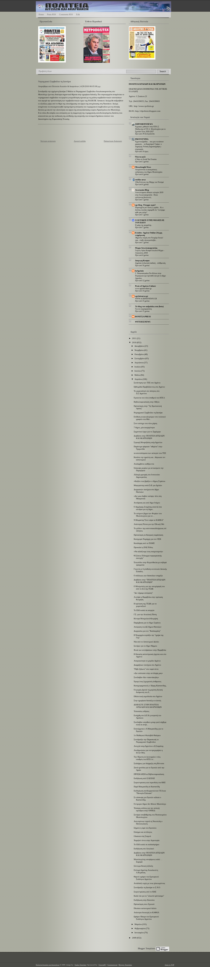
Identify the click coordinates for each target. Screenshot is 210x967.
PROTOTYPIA (141, 139)
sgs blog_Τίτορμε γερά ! (145, 205)
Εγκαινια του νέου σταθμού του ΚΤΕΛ (149, 398)
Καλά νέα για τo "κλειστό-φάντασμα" (149, 896)
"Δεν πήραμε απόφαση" (143, 593)
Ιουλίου (138, 367)
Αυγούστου (139, 362)
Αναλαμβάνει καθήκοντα (144, 464)
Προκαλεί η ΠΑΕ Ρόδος (143, 547)
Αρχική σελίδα (80, 141)
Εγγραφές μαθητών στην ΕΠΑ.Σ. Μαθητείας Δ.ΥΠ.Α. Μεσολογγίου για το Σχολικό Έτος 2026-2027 (150, 129)
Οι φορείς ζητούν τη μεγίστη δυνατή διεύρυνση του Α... (148, 691)
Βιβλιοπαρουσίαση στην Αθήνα (146, 402)
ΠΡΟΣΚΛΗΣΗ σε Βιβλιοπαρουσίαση (149, 774)
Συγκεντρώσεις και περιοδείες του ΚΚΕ (150, 782)
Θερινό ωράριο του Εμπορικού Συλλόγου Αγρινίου (146, 878)
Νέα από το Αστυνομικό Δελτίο (146, 642)
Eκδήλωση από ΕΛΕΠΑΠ (144, 778)
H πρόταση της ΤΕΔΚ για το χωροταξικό (145, 605)
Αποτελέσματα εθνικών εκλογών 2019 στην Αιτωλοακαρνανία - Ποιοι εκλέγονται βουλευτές (149, 194)
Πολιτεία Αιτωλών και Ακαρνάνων (47, 965)
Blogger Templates (146, 948)
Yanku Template (80, 965)
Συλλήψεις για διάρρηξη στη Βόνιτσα (149, 763)
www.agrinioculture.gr (143, 288)
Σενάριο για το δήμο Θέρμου (145, 646)
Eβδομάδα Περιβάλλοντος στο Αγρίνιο (149, 387)
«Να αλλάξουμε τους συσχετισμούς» (148, 551)
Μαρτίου (138, 924)
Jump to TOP (169, 965)
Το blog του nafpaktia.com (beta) (149, 306)
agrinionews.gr (141, 296)
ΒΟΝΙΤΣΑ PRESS (143, 316)
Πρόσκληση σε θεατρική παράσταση (148, 535)
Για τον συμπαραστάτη (143, 309)
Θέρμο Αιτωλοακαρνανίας (146, 248)
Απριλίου (139, 379)
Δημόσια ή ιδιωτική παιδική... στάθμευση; (150, 263)
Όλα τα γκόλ (140, 157)
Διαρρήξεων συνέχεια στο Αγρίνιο (147, 665)
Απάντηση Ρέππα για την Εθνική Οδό (149, 524)
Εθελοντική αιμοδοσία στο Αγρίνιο (148, 696)
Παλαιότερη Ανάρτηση (113, 141)
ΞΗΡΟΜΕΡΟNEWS (144, 124)
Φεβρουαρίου (140, 928)
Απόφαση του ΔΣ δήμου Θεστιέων (147, 627)
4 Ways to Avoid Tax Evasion (146, 159)
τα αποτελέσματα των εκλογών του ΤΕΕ (150, 453)
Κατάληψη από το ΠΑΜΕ (144, 543)
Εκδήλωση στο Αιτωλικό (144, 848)
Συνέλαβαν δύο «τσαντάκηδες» (146, 677)
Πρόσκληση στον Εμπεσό (144, 904)
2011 (134, 338)
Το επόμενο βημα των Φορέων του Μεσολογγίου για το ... (148, 514)
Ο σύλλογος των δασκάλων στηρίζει (148, 575)
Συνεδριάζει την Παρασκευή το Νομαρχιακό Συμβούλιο (146, 740)
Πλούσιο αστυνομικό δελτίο (145, 908)
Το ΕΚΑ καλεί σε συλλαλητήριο (146, 844)
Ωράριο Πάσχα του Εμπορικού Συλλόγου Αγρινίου (146, 917)
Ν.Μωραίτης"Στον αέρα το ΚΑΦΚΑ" (149, 520)
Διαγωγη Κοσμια (142, 260)
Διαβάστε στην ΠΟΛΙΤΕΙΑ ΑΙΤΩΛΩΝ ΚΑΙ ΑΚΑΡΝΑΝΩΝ (149, 437)
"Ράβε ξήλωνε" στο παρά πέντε (146, 669)
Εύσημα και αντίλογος (143, 832)
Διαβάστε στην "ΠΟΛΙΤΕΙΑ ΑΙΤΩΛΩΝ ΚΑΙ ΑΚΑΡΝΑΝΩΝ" (149, 581)
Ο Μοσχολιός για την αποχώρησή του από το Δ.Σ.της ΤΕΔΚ (149, 587)
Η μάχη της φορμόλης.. (143, 225)
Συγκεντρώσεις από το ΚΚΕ (145, 892)
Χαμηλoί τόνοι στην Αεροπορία (146, 840)
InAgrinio (139, 271)
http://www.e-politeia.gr (144, 106)
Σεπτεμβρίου (140, 358)
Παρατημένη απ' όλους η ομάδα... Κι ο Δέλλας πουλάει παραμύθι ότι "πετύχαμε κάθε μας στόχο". (150, 209)
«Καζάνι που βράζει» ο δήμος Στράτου (149, 481)
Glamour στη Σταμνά (142, 836)
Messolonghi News (143, 167)
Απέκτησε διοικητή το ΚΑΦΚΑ (146, 912)
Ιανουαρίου (139, 932)
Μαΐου (138, 375)
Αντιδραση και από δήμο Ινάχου (147, 503)
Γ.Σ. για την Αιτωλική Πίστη (145, 614)
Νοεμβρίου (139, 350)
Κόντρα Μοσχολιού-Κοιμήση (146, 618)
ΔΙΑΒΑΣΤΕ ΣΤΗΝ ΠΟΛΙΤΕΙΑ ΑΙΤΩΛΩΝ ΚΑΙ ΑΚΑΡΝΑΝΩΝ (148, 705)
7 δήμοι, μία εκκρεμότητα (144, 427)
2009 (134, 938)
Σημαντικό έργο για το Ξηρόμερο (147, 431)
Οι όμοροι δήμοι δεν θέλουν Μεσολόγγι (150, 804)
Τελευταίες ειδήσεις (141, 711)
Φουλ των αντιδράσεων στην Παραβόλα (150, 650)
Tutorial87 (102, 965)
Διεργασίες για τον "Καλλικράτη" (147, 631)
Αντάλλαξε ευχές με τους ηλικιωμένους (149, 883)
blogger (162, 949)
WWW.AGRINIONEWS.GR (146, 299)
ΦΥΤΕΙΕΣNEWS (142, 322)
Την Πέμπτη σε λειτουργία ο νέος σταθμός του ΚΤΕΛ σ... (147, 758)
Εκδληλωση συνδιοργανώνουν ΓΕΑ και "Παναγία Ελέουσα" (150, 792)
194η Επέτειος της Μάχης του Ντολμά (149, 182)
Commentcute (112, 965)
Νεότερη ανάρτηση (48, 141)
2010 (134, 342)
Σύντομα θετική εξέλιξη (143, 866)
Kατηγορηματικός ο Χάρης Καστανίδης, (150, 685)
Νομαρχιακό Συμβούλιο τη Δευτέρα (54, 81)
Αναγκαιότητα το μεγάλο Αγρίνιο (147, 661)
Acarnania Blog (142, 190)
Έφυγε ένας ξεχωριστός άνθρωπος (147, 681)
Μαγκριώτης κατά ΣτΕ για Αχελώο (148, 485)
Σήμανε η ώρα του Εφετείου (145, 828)
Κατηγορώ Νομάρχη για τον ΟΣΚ (147, 539)
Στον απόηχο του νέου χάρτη (145, 423)
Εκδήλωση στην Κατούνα (144, 900)
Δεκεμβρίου (140, 346)
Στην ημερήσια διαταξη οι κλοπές (147, 700)
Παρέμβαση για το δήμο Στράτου (147, 623)
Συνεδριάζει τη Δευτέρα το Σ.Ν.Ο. (147, 887)
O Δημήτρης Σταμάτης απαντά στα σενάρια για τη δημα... (148, 508)
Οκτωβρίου (139, 354)
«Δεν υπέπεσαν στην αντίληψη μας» (148, 673)
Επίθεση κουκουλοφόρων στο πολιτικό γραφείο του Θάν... (150, 418)
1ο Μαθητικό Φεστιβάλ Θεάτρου (147, 735)
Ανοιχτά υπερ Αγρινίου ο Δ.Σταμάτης (148, 746)
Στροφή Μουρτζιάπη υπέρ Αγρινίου (148, 442)
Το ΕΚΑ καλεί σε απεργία (144, 610)
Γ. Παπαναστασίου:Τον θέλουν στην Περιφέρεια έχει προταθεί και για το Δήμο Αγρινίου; (150, 275)
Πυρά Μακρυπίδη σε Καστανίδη (147, 786)
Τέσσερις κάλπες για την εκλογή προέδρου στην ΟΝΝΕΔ (147, 809)
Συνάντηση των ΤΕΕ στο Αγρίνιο (147, 383)
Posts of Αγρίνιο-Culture (145, 286)
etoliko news (140, 179)
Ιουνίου (138, 371)
